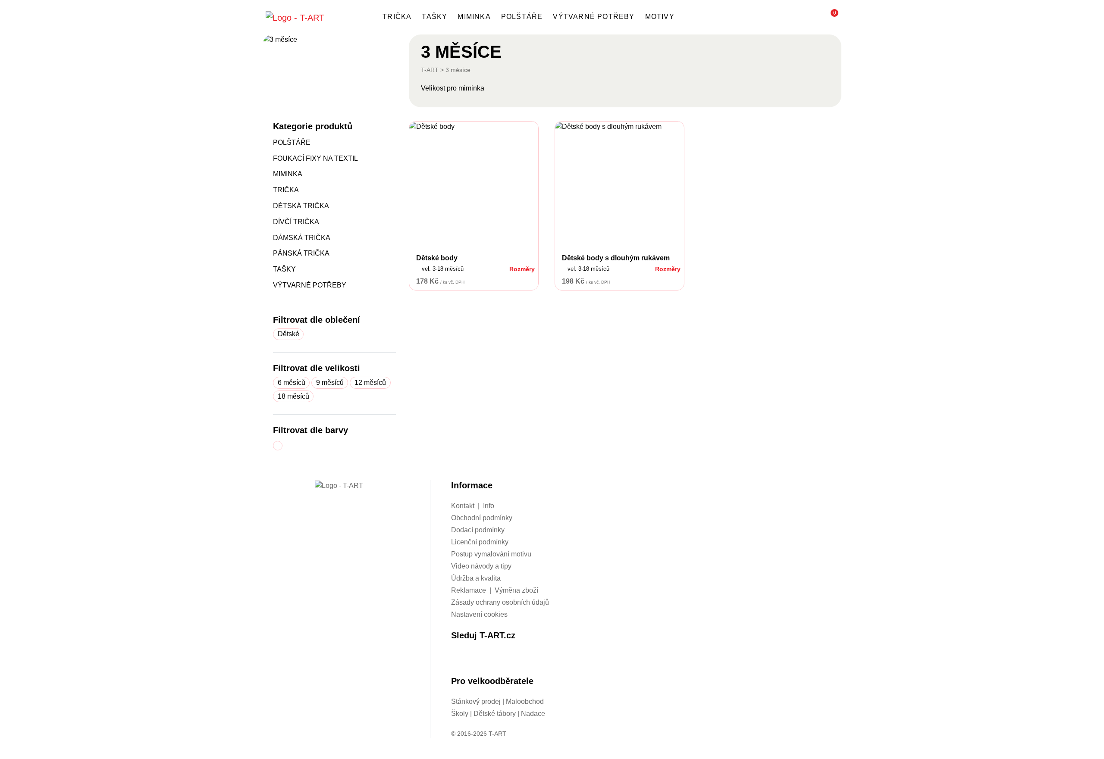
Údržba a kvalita (476, 578)
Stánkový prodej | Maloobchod (497, 701)
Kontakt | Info (472, 505)
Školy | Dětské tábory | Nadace (498, 713)
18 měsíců (293, 396)
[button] (830, 17)
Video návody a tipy (481, 566)
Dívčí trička (296, 221)
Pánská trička (301, 253)
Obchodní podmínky (481, 518)
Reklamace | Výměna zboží (494, 590)
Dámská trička (301, 237)
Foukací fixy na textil (315, 158)
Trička (397, 16)
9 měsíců (330, 382)
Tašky (434, 16)
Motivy (659, 16)
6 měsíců (291, 382)
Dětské (288, 333)
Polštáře (522, 16)
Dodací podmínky (478, 530)
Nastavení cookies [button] (479, 614)
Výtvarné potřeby (593, 16)
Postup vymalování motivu (491, 554)
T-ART (430, 69)
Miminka (474, 16)
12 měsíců (370, 382)
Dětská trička (301, 205)
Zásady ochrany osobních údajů (500, 602)
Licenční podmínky (479, 542)
